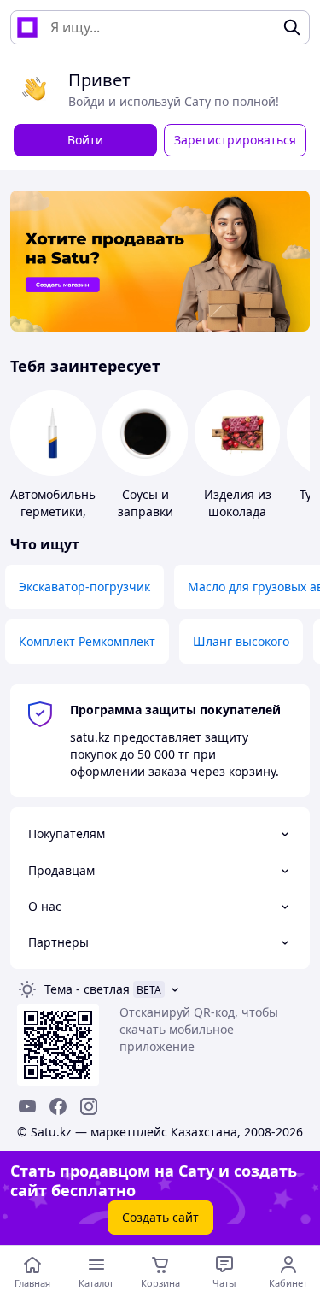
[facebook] (58, 1106)
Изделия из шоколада (237, 502)
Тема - (87, 989)
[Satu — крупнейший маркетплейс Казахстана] (27, 27)
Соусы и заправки (145, 502)
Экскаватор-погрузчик (84, 586)
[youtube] (27, 1106)
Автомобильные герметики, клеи (57, 511)
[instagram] (89, 1106)
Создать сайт (160, 1217)
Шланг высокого (241, 641)
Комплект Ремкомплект (87, 641)
